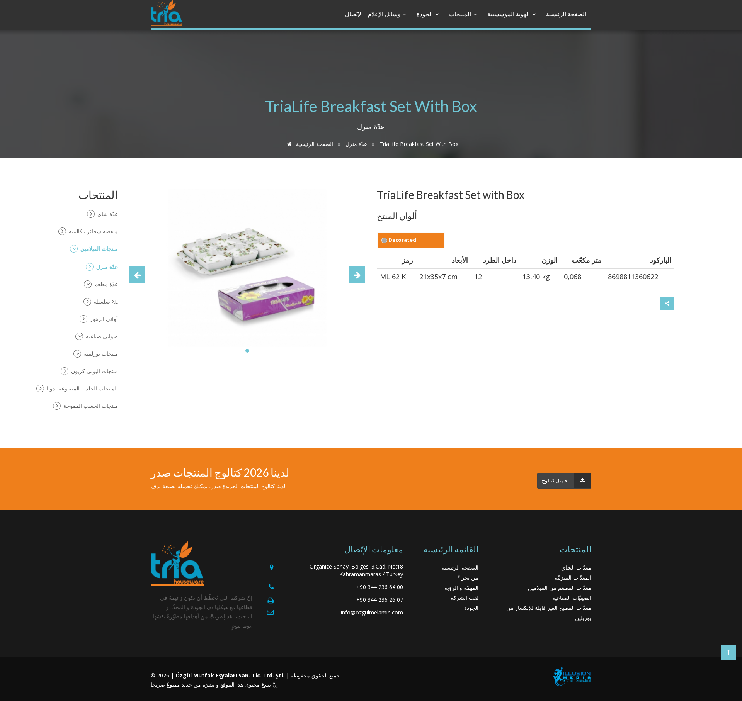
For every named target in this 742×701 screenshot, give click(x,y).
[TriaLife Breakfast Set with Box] (247, 267)
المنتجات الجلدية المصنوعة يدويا (81, 388)
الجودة (425, 14)
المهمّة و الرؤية (461, 587)
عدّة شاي (107, 213)
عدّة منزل (356, 144)
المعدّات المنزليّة (573, 577)
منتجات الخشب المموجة (90, 405)
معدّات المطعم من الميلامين (559, 587)
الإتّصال (354, 14)
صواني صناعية (101, 336)
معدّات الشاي (576, 567)
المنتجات (461, 14)
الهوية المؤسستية (509, 14)
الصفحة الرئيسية (566, 14)
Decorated (401, 239)
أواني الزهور (103, 318)
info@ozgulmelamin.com (372, 612)
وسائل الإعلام (385, 14)
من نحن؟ (468, 577)
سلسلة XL (105, 301)
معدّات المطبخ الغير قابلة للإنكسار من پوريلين (548, 612)
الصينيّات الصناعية (571, 597)
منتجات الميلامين (98, 248)
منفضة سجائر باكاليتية (92, 231)
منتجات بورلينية (100, 353)
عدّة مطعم (105, 284)
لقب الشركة (464, 597)
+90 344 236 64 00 (379, 587)
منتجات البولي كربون (94, 371)
